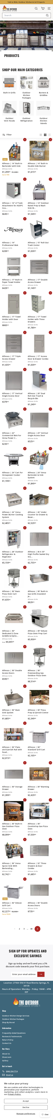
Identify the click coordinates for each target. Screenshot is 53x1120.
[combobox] (26, 15)
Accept (26, 1101)
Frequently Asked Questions (13, 1033)
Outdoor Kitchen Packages (13, 1019)
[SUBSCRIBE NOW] (41, 974)
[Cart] (42, 8)
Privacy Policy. (14, 1094)
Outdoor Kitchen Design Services (15, 1016)
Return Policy (7, 1040)
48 (31, 929)
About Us (6, 1054)
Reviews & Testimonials (12, 1036)
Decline (26, 1107)
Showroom (6, 1057)
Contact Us (6, 1043)
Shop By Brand (8, 1022)
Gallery (5, 1060)
